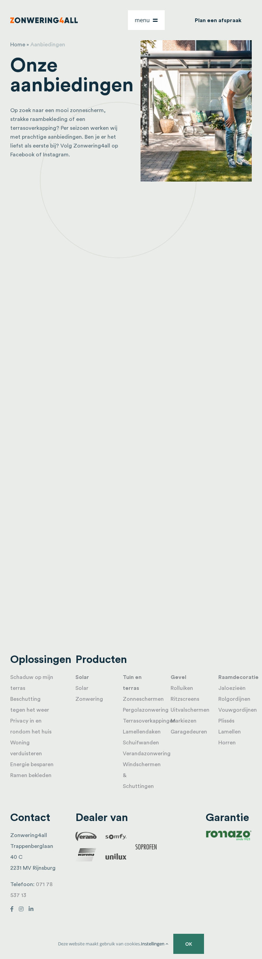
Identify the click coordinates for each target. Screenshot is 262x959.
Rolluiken (182, 688)
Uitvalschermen (190, 710)
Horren (227, 742)
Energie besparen (32, 764)
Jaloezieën (232, 688)
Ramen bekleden (31, 775)
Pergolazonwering (146, 710)
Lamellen (229, 731)
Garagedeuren (189, 731)
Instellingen (153, 944)
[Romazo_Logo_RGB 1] (229, 832)
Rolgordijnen (234, 699)
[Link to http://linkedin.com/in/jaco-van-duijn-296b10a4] (31, 909)
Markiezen (183, 721)
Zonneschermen (143, 699)
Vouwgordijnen (237, 710)
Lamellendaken (142, 731)
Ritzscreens (185, 699)
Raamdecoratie (238, 677)
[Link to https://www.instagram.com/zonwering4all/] (21, 909)
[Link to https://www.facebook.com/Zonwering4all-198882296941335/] (12, 909)
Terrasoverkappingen (149, 721)
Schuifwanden (141, 742)
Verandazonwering (147, 753)
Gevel (178, 677)
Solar (82, 677)
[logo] (44, 20)
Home (17, 44)
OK (188, 944)
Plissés (226, 721)
